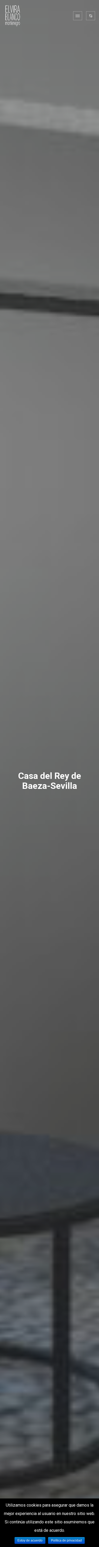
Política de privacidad (66, 1540)
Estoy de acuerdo (30, 1540)
